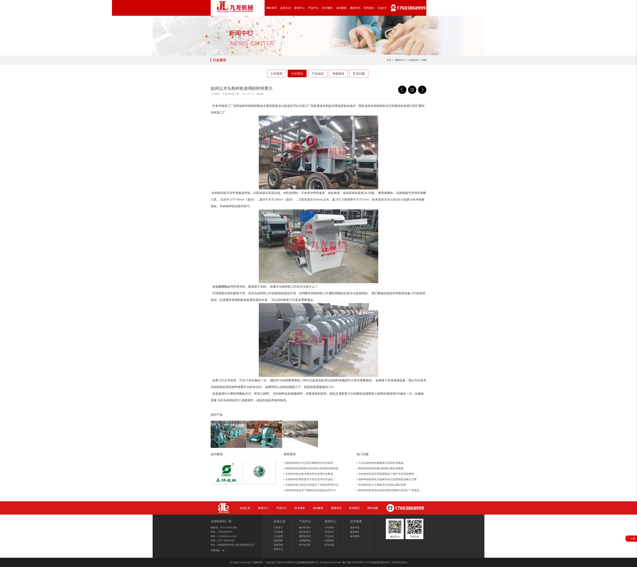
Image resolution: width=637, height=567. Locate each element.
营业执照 (374, 562)
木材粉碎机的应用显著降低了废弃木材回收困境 (386, 474)
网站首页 (271, 8)
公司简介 (278, 527)
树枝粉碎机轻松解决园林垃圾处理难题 (380, 468)
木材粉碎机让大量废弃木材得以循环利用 (382, 485)
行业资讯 (297, 73)
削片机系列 (305, 531)
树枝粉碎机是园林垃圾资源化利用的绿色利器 (311, 468)
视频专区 (355, 8)
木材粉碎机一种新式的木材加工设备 (422, 90)
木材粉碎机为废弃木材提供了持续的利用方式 (311, 485)
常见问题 (359, 73)
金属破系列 (305, 540)
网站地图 (372, 508)
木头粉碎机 (219, 286)
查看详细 (226, 477)
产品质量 (278, 531)
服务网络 (354, 536)
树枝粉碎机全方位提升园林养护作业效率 (309, 463)
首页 (389, 60)
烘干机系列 (305, 544)
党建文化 (278, 549)
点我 (633, 538)
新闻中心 (299, 8)
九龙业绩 (278, 536)
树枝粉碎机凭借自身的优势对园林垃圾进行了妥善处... (389, 490)
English (382, 8)
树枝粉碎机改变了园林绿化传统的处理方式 (310, 490)
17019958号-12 (359, 562)
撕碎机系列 (305, 536)
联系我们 (369, 8)
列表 (412, 90)
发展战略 (278, 540)
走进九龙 (285, 8)
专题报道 (338, 73)
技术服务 (327, 8)
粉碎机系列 (305, 527)
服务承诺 (354, 527)
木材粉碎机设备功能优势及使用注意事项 (309, 474)
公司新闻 (277, 73)
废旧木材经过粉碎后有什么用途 (402, 90)
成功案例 (341, 8)
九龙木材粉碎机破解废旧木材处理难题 (380, 463)
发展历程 (278, 544)
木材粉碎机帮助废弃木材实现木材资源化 (309, 479)
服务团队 (354, 531)
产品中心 (313, 8)
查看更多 (215, 550)
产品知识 (318, 73)
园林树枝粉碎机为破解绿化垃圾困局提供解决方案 (387, 479)
